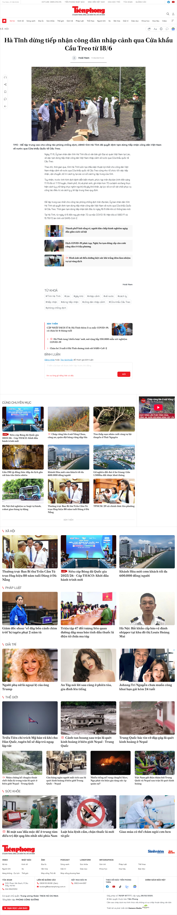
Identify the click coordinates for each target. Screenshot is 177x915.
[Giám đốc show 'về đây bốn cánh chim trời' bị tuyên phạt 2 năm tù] (30, 608)
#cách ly (122, 296)
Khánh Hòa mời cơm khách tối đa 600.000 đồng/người (66, 474)
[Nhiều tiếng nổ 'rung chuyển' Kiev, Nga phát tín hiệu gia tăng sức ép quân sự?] (111, 763)
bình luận (167, 29)
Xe (109, 21)
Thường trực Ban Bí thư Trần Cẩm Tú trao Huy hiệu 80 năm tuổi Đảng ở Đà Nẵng (68, 509)
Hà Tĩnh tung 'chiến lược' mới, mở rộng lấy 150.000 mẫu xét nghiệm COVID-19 (88, 341)
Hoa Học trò (114, 2)
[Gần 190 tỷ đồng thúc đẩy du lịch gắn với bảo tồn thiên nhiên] (23, 457)
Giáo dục (135, 21)
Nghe (5, 77)
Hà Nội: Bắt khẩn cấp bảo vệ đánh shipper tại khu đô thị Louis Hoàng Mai (144, 632)
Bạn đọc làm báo (17, 908)
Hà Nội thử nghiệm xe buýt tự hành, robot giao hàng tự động (21, 508)
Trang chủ (4, 21)
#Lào (67, 296)
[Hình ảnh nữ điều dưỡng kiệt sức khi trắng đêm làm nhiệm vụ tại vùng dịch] (54, 260)
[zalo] (128, 886)
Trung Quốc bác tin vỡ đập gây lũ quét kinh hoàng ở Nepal (146, 740)
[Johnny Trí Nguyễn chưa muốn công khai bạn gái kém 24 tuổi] (147, 665)
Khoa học (146, 21)
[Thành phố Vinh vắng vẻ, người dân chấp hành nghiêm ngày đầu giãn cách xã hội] (54, 231)
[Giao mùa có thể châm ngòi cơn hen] (147, 812)
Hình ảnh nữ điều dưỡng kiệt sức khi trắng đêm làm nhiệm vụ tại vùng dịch (97, 259)
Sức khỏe (50, 21)
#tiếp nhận (51, 301)
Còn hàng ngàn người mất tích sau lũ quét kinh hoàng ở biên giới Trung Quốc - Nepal (66, 780)
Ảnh (43, 860)
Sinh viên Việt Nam (96, 2)
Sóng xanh (31, 21)
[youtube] (173, 2)
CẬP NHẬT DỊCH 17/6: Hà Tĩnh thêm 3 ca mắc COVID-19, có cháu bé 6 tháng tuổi (78, 329)
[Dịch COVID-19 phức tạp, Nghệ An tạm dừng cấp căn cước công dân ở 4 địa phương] (54, 246)
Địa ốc (41, 21)
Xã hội (12, 21)
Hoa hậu (155, 21)
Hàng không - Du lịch (11, 873)
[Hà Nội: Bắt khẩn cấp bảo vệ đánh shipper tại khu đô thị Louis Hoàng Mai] (147, 608)
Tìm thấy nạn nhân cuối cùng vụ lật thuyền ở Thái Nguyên (112, 436)
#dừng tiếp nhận (69, 301)
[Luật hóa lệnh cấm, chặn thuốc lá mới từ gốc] (88, 812)
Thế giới (60, 21)
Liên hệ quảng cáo (46, 880)
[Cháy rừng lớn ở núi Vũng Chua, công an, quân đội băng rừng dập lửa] (68, 419)
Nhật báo (26, 860)
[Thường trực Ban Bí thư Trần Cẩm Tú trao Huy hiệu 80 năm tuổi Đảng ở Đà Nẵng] (68, 491)
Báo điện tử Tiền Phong (88, 11)
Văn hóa (116, 21)
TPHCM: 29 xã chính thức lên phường (113, 506)
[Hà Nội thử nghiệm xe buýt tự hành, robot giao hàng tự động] (23, 491)
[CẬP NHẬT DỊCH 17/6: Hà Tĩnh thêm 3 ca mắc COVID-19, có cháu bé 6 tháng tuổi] (122, 329)
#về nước (109, 296)
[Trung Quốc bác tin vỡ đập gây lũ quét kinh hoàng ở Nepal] (147, 718)
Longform (85, 860)
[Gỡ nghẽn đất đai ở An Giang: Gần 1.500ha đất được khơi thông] (114, 457)
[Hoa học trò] (171, 852)
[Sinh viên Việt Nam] (156, 852)
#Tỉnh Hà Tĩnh (53, 296)
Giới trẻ (70, 21)
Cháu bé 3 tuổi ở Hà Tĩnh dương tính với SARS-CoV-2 (78, 348)
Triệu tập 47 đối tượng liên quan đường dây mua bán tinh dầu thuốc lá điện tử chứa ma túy (87, 632)
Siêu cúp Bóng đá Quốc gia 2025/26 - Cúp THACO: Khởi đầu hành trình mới (20, 437)
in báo (161, 29)
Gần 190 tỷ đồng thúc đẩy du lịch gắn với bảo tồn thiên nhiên (22, 474)
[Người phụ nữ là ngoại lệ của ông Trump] (30, 665)
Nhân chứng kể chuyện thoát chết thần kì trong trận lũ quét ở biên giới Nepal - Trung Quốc (19, 780)
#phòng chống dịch (56, 307)
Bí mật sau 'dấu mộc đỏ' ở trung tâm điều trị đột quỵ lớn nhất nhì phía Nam (30, 834)
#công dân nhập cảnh (93, 301)
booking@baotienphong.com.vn (52, 886)
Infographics (106, 860)
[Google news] (136, 886)
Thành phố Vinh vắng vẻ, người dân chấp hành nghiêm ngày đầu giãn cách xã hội (96, 230)
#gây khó (78, 296)
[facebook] (168, 2)
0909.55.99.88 (46, 883)
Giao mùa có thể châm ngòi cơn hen (145, 832)
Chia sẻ (5, 84)
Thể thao (90, 21)
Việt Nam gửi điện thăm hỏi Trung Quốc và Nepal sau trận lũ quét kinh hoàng (154, 780)
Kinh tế (21, 21)
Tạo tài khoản (66, 359)
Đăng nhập (49, 359)
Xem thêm (173, 21)
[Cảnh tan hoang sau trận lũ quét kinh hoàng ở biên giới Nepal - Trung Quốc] (88, 718)
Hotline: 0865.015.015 (51, 2)
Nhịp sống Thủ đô (48, 873)
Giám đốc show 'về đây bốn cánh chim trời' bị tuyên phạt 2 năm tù (29, 630)
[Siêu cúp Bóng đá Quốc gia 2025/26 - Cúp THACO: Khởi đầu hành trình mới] (23, 419)
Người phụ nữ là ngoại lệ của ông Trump (25, 687)
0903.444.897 (80, 883)
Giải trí (125, 21)
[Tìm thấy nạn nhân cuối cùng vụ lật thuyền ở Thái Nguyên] (114, 419)
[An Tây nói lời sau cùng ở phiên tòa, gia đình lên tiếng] (88, 665)
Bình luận (5, 99)
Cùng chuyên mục (16, 402)
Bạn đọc (141, 869)
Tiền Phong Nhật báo (75, 2)
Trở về (5, 106)
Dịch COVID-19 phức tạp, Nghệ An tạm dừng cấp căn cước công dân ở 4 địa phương (95, 245)
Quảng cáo (141, 2)
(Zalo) (55, 883)
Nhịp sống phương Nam (70, 873)
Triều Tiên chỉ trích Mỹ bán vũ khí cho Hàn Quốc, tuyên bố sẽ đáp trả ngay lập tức (30, 742)
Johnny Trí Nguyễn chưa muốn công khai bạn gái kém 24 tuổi (145, 687)
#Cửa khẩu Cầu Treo (119, 301)
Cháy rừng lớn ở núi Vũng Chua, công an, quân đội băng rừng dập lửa (67, 436)
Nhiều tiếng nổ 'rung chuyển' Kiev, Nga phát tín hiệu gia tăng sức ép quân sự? (109, 780)
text (155, 29)
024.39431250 (11, 889)
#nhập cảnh (93, 296)
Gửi (124, 374)
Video (164, 21)
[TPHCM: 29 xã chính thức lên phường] (114, 491)
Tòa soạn (127, 2)
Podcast (65, 860)
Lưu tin (5, 91)
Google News (173, 29)
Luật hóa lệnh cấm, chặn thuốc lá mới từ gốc (87, 834)
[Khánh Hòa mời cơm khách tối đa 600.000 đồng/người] (68, 457)
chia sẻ (149, 29)
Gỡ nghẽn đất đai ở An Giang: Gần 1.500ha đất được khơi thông (111, 474)
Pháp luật (80, 21)
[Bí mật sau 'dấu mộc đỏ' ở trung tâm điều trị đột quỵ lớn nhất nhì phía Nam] (30, 812)
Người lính (101, 21)
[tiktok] (121, 886)
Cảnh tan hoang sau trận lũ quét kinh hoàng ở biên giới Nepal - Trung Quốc (87, 742)
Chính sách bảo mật (155, 880)
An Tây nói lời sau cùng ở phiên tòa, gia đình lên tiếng (86, 687)
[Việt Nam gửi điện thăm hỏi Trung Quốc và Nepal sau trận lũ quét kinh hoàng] (155, 763)
